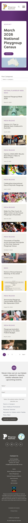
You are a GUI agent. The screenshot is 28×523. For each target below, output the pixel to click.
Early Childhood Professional (11, 407)
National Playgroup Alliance (14, 476)
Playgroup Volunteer (9, 409)
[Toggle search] (19, 7)
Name (4, 386)
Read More (8, 53)
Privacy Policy (14, 510)
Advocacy (14, 480)
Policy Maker (7, 415)
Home (14, 469)
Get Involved (14, 483)
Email (3, 392)
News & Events (14, 478)
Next (23, 354)
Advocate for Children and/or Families (14, 412)
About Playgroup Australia (14, 471)
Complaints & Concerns (14, 508)
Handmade (16, 517)
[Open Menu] (23, 7)
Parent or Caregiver (9, 404)
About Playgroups (14, 473)
